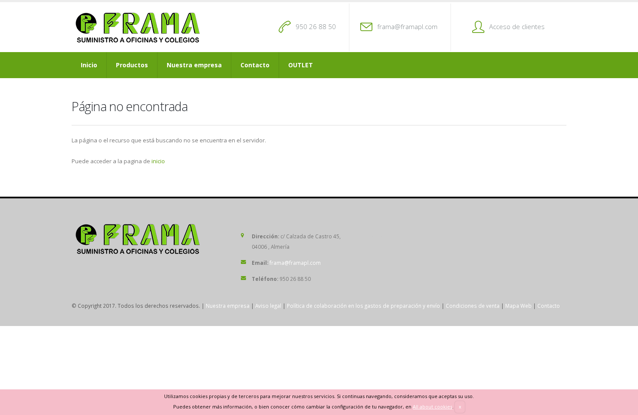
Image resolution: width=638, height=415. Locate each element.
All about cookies (432, 406)
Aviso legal (268, 305)
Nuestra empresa (194, 65)
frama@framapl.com (407, 26)
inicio (158, 161)
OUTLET (300, 65)
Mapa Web (518, 305)
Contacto (255, 65)
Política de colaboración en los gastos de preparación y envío (363, 305)
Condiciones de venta (473, 305)
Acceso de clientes (517, 26)
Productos (132, 65)
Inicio (89, 65)
